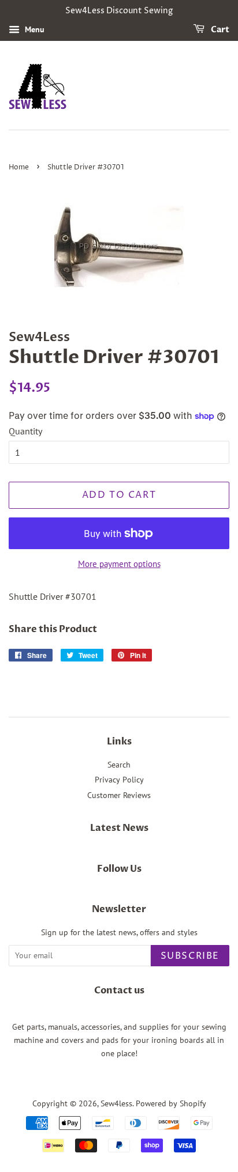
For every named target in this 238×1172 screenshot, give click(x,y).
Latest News (119, 828)
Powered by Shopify (171, 1103)
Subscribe (190, 956)
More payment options (119, 563)
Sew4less (116, 1103)
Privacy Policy (119, 779)
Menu (33, 29)
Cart (219, 29)
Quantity (25, 431)
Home (19, 167)
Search (119, 764)
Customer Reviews (119, 795)
